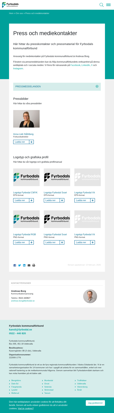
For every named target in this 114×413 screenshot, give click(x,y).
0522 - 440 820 (17, 333)
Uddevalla (81, 383)
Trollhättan (81, 380)
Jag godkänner (95, 403)
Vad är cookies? (26, 408)
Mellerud (15, 393)
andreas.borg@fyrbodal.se (23, 301)
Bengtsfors (16, 380)
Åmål (79, 390)
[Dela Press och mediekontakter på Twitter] (19, 265)
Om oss (19, 13)
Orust (46, 383)
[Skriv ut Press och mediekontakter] (33, 265)
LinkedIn (85, 65)
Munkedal (48, 380)
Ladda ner (20, 142)
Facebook (75, 65)
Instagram (18, 68)
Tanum (47, 393)
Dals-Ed (14, 383)
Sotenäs (48, 387)
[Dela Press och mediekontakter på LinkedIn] (24, 265)
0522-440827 (24, 298)
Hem (11, 13)
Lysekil (14, 390)
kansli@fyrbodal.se (20, 329)
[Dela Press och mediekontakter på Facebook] (15, 265)
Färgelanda (16, 387)
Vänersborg (82, 387)
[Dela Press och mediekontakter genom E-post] (29, 265)
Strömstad (48, 390)
